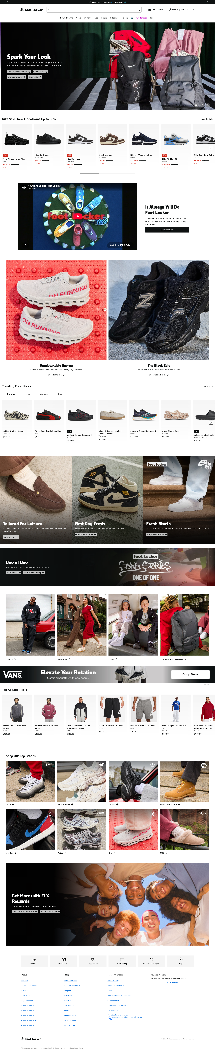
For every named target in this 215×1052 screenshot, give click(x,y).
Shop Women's (50, 73)
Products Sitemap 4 (28, 1020)
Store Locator (69, 1020)
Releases (114, 18)
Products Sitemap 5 (28, 1025)
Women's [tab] (44, 394)
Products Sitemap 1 (28, 1005)
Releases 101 (69, 1015)
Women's (87, 18)
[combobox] (94, 9)
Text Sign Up (69, 1005)
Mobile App (68, 1000)
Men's (78, 18)
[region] (107, 2)
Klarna (66, 1010)
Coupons (67, 990)
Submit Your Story (32, 572)
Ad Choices (112, 1010)
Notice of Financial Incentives (119, 995)
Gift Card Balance (71, 985)
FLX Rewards (141, 18)
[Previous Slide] (202, 105)
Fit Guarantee (69, 1025)
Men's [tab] (27, 394)
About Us (24, 980)
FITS (109, 990)
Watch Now (12, 572)
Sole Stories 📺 (127, 18)
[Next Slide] (208, 105)
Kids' (96, 18)
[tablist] (34, 394)
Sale (151, 18)
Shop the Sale (13, 73)
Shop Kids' (12, 79)
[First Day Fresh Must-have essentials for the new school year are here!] (107, 500)
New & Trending (66, 18)
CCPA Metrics (113, 1000)
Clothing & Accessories (172, 659)
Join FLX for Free (48, 911)
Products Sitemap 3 (28, 1015)
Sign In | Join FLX (180, 10)
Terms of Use (113, 980)
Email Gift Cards (70, 980)
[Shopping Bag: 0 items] (193, 9)
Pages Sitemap (27, 1000)
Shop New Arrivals (84, 534)
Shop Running (55, 375)
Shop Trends (207, 386)
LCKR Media (25, 995)
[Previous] (7, 2)
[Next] (208, 2)
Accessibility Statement (117, 1005)
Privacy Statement (115, 985)
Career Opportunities (29, 985)
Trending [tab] (11, 394)
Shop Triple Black (157, 375)
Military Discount (70, 995)
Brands (104, 18)
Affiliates (24, 990)
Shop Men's (31, 73)
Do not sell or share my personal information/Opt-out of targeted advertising (125, 1016)
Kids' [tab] (60, 394)
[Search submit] (138, 9)
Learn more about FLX (23, 911)
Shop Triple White (155, 534)
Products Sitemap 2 (28, 1010)
